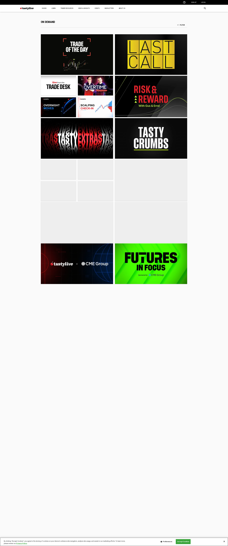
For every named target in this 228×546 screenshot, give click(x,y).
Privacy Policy (21, 543)
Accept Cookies (183, 541)
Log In (203, 2)
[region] (114, 542)
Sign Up (193, 2)
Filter (182, 25)
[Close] (224, 541)
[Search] (205, 8)
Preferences (167, 541)
